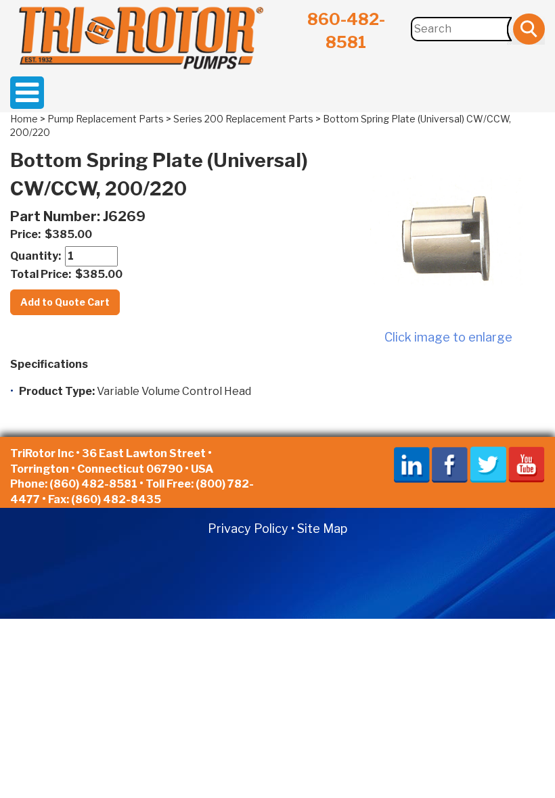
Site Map (322, 528)
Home (24, 118)
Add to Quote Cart (65, 302)
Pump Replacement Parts (105, 118)
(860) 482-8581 (93, 483)
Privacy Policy (248, 528)
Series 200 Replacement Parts (243, 118)
